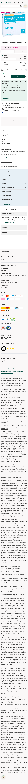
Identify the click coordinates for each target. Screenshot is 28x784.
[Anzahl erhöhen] (7, 77)
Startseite (2, 9)
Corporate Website (5, 366)
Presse (13, 366)
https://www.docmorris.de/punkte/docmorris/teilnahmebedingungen (14, 580)
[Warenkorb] (22, 2)
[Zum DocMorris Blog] (2, 338)
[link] (3, 328)
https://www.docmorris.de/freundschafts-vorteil (13, 516)
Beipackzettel (7, 204)
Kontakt (14, 371)
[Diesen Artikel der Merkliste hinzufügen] (26, 77)
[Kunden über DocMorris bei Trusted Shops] (8, 349)
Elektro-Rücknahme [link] (6, 371)
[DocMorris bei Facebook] (5, 338)
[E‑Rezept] (15, 2)
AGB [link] (17, 366)
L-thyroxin (4, 139)
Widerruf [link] (21, 366)
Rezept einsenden (9, 222)
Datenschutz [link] (4, 368)
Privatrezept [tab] (20, 51)
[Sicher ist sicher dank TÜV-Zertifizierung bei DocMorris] (3, 319)
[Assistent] (3, 777)
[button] (11, 95)
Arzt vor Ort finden (5, 98)
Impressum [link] (20, 371)
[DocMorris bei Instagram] (7, 338)
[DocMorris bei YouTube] (10, 338)
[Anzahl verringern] (2, 77)
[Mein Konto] (19, 2)
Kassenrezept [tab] (7, 51)
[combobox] (12, 6)
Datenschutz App (12, 368)
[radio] (2, 55)
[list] (14, 24)
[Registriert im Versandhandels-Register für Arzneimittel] (12, 320)
